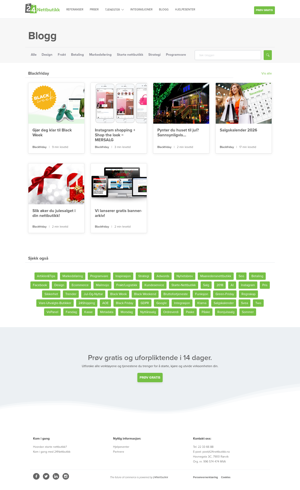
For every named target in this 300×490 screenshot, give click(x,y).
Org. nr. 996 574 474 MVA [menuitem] (209, 461)
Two (258, 303)
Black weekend (145, 294)
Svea (244, 303)
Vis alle (266, 73)
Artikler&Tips (46, 276)
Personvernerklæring (205, 477)
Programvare (176, 55)
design (59, 285)
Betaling (77, 55)
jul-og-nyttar (93, 294)
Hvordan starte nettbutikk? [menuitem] (50, 447)
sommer (248, 312)
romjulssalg (225, 312)
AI (232, 285)
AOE (105, 303)
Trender (70, 294)
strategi (143, 276)
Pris (264, 285)
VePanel (52, 312)
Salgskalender (224, 303)
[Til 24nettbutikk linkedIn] (56, 479)
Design (47, 55)
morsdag (127, 312)
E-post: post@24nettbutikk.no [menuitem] (211, 451)
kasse (88, 312)
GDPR (145, 303)
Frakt (62, 55)
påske (206, 312)
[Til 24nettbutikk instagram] (65, 479)
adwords (163, 276)
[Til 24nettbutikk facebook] (36, 479)
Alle (34, 55)
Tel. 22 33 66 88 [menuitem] (203, 447)
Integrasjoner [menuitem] (141, 9)
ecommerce (80, 285)
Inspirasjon (123, 276)
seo (241, 276)
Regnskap (248, 294)
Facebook (40, 285)
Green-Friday (225, 294)
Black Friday (124, 303)
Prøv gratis (264, 10)
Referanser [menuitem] (74, 9)
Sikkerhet (51, 294)
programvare (99, 276)
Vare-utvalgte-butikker (55, 303)
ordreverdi (171, 312)
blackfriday (39, 147)
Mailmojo (102, 285)
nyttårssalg (148, 312)
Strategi (154, 55)
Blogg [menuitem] (164, 9)
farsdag (71, 312)
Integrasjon (182, 303)
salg (206, 285)
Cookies (225, 477)
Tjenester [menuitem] (112, 9)
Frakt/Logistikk (126, 285)
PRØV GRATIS (150, 378)
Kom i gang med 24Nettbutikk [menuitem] (51, 451)
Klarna (201, 303)
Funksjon (201, 294)
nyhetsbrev (185, 276)
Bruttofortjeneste (175, 294)
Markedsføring (100, 55)
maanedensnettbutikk (215, 276)
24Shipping (87, 303)
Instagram (248, 285)
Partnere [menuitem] (118, 451)
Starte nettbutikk (130, 55)
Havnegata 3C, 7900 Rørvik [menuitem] (211, 456)
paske (190, 312)
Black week (118, 294)
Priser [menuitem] (94, 9)
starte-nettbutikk (183, 285)
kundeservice (154, 285)
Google (161, 303)
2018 (220, 285)
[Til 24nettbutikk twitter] (46, 479)
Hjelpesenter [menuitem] (185, 9)
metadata (106, 312)
